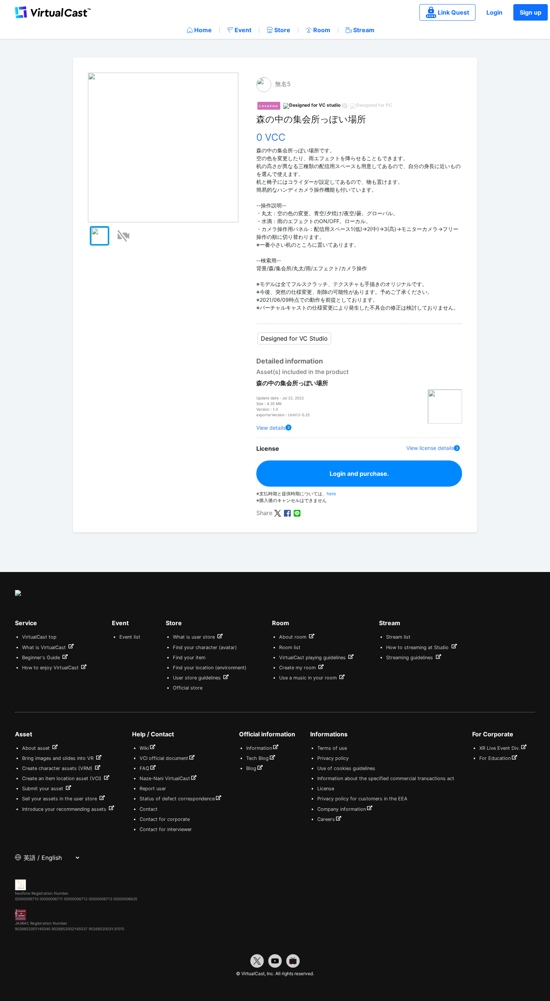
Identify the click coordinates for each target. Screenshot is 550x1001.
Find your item (189, 657)
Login (494, 12)
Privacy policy (333, 758)
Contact (149, 809)
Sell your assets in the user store (60, 798)
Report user (153, 788)
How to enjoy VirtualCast (51, 667)
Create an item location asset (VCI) (62, 778)
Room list (289, 647)
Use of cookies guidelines (346, 768)
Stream (364, 30)
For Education (495, 758)
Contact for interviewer (166, 829)
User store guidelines (197, 678)
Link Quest (453, 12)
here (331, 493)
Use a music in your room (308, 678)
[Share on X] (277, 512)
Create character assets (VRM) (58, 768)
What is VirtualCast (44, 647)
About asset (36, 748)
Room (321, 30)
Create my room (298, 667)
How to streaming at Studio (418, 647)
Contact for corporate (165, 819)
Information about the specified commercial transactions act (385, 778)
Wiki (144, 748)
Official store (187, 688)
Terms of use (332, 748)
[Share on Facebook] (287, 512)
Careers (326, 819)
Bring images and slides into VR (58, 758)
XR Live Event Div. (499, 748)
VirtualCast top (39, 637)
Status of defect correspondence (177, 798)
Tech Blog (257, 758)
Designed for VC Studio (294, 338)
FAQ (144, 768)
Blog (251, 768)
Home (203, 30)
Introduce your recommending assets (65, 809)
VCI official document (164, 758)
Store (282, 30)
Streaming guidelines (410, 657)
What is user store (194, 637)
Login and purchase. (359, 473)
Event (243, 30)
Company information (341, 809)
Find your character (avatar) (205, 647)
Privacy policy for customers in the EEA (362, 798)
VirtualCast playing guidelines (313, 657)
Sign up (530, 12)
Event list (129, 637)
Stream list (398, 637)
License (325, 788)
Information (259, 748)
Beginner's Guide (41, 657)
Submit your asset (43, 788)
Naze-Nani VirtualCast (165, 778)
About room (293, 637)
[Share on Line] (297, 512)
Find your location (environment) (210, 667)
